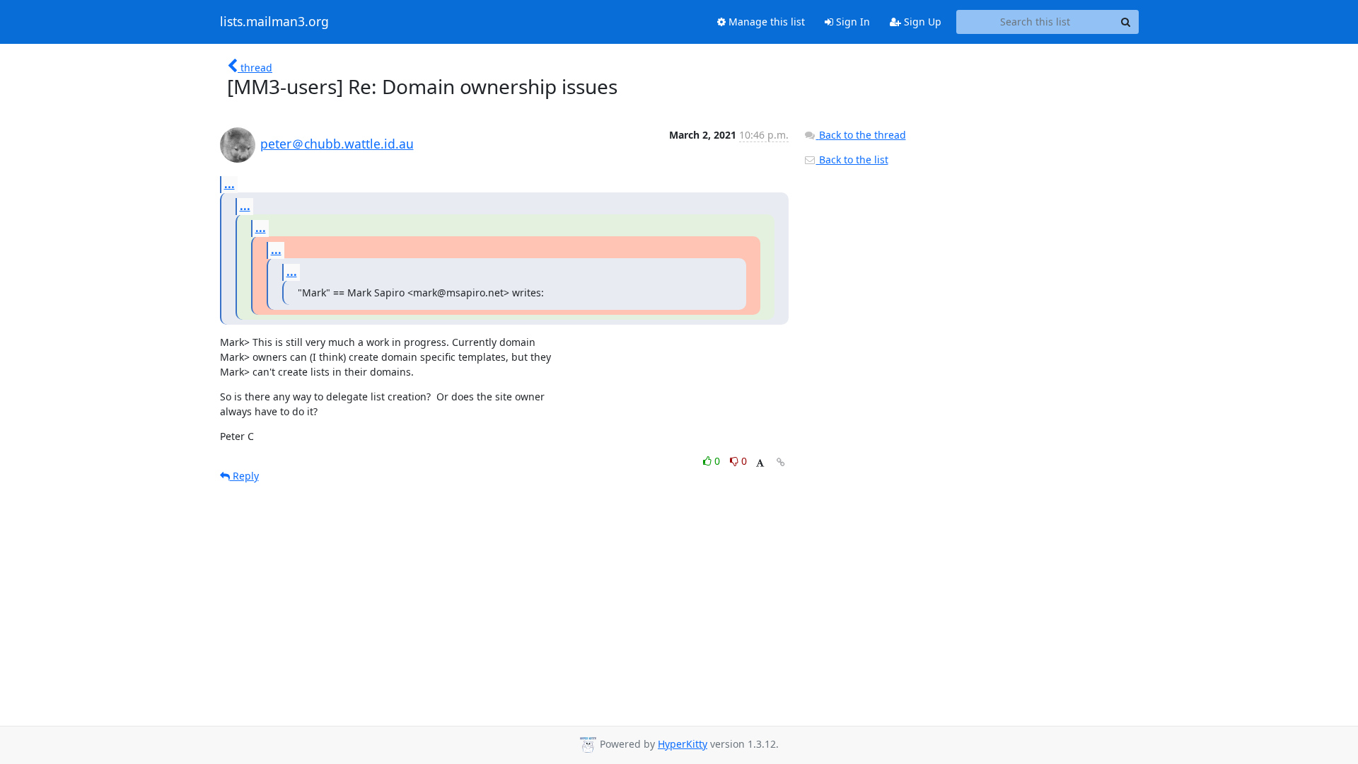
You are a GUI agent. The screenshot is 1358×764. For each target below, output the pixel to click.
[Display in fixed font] (760, 463)
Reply (244, 475)
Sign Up (921, 21)
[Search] (1126, 22)
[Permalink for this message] (781, 462)
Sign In (851, 21)
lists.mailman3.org (274, 21)
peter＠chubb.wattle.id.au (337, 143)
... (229, 184)
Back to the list (852, 159)
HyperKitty (682, 744)
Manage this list (765, 21)
